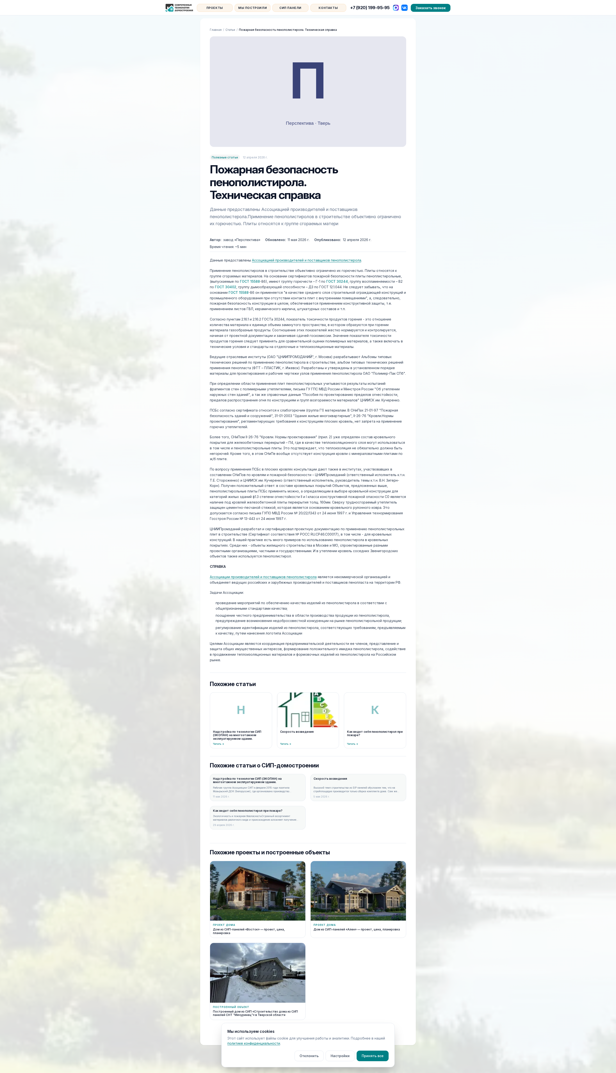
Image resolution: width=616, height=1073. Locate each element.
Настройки (340, 1056)
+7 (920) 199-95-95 (370, 8)
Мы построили (252, 8)
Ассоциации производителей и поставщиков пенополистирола (263, 577)
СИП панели (290, 8)
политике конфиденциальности (253, 1043)
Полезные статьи (225, 157)
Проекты (214, 8)
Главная (216, 30)
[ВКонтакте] (404, 7)
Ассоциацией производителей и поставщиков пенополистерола (306, 260)
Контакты (328, 8)
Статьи (230, 30)
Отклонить (309, 1056)
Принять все (373, 1056)
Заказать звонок (431, 8)
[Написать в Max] (395, 7)
